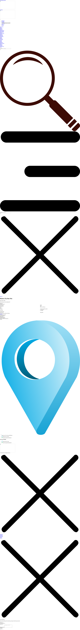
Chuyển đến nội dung (3, 0)
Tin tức (3, 24)
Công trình (3, 23)
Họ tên (1, 622)
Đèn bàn (1, 28)
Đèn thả (1, 32)
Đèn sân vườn (2, 31)
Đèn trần (1, 34)
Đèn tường (1, 35)
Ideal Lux (1, 38)
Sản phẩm (3, 22)
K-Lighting (1, 39)
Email (1, 624)
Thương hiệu (1, 36)
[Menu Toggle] (0, 19)
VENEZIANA (2, 46)
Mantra (1, 41)
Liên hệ (3, 25)
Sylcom (1, 45)
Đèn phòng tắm (2, 30)
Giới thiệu (3, 21)
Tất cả (1, 27)
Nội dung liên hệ (2, 627)
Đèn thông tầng (2, 33)
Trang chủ (3, 20)
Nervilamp (1, 42)
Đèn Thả (1, 296)
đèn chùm (1, 29)
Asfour (1, 37)
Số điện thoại (1, 623)
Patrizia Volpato (2, 43)
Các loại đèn (1, 26)
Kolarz (1, 40)
